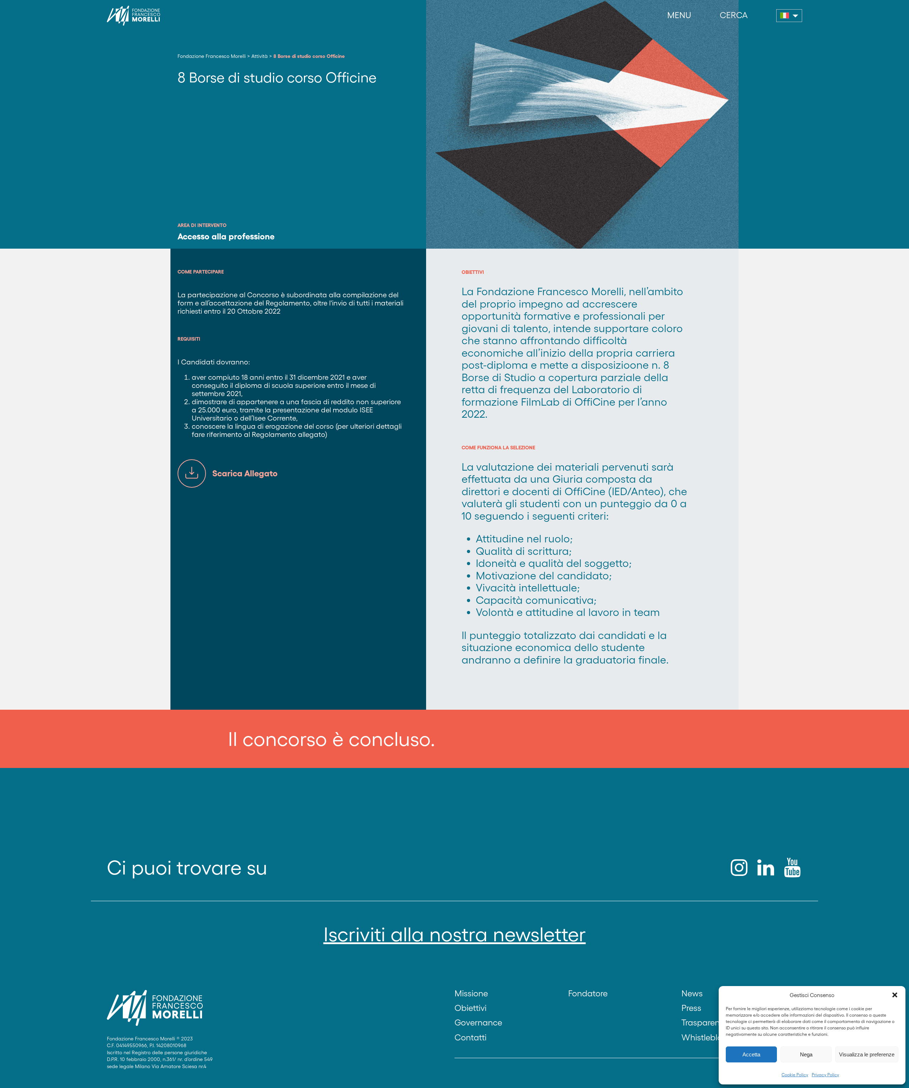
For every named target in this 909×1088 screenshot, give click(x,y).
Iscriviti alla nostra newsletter (454, 934)
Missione (471, 993)
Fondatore (588, 993)
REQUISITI (189, 339)
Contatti (470, 1037)
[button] (894, 994)
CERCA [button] (734, 15)
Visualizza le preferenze (866, 1054)
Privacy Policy (825, 1074)
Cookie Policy (795, 1074)
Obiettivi (470, 1008)
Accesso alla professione (226, 236)
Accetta (751, 1054)
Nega (806, 1054)
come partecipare (201, 272)
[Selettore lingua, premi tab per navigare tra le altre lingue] (789, 15)
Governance (478, 1022)
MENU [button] (679, 15)
